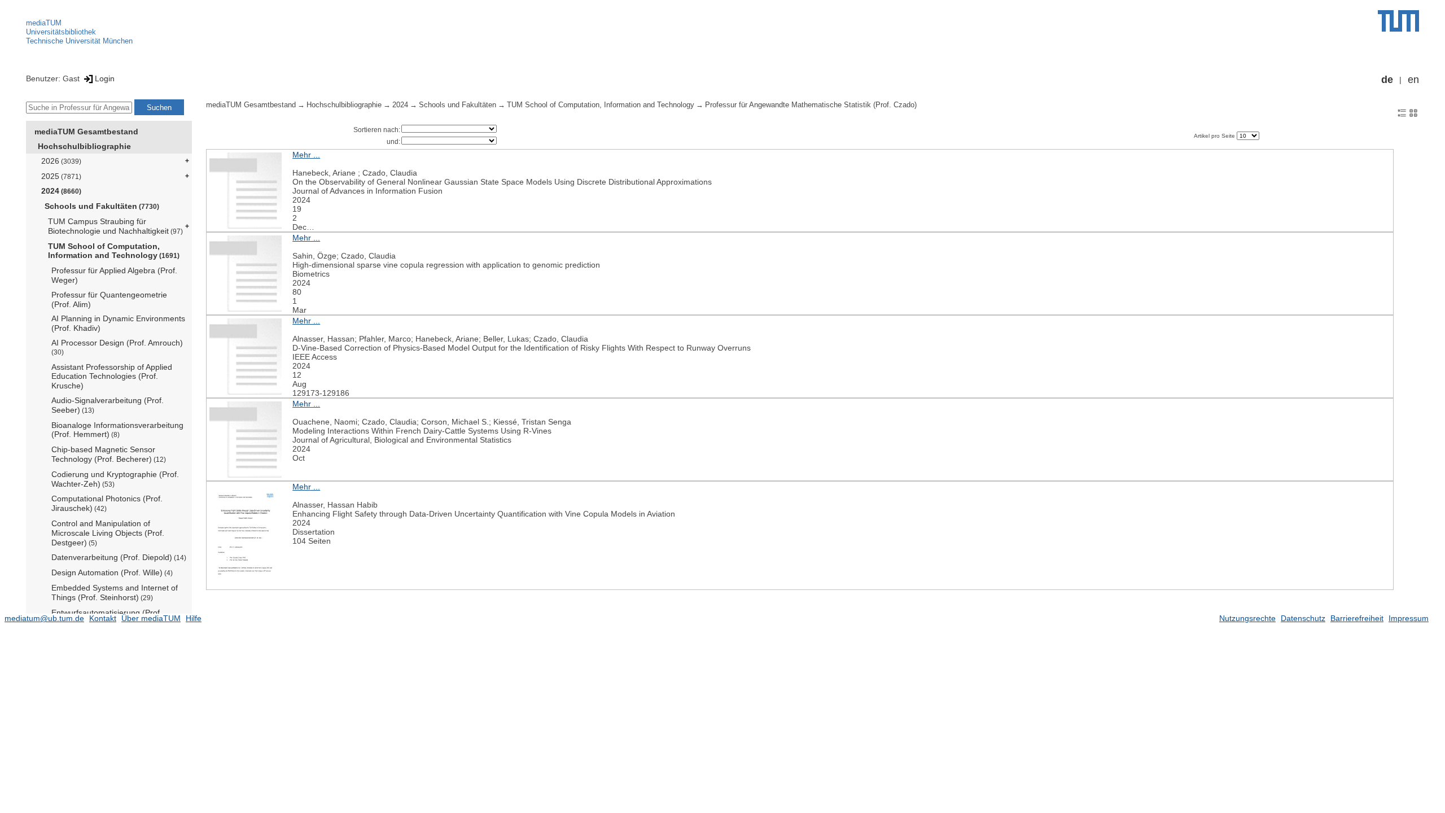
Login (105, 78)
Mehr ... (306, 154)
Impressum (1409, 618)
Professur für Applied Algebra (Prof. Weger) (114, 275)
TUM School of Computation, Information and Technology (113, 251)
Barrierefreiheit (1356, 618)
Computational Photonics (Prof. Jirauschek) (107, 503)
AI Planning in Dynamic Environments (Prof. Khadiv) (118, 323)
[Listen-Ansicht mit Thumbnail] (1402, 112)
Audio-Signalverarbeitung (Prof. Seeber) (107, 405)
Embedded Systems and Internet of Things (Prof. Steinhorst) (114, 592)
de (1387, 79)
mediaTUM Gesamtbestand (86, 131)
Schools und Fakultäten (102, 206)
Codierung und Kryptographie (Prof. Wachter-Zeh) (115, 479)
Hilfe (194, 618)
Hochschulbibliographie (84, 146)
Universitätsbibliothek (61, 32)
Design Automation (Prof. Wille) (112, 572)
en (1413, 79)
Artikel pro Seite (1215, 136)
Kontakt (102, 618)
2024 (61, 190)
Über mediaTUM (151, 618)
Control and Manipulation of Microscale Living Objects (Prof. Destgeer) (107, 533)
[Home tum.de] (1398, 21)
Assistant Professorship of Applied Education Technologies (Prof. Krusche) (111, 376)
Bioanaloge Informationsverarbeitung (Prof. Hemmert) (117, 430)
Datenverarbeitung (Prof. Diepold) (118, 557)
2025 (61, 176)
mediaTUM (44, 23)
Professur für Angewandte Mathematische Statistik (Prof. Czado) (811, 105)
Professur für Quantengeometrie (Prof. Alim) (109, 299)
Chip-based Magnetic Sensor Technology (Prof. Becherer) (108, 454)
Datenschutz (1303, 618)
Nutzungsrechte (1247, 618)
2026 (61, 160)
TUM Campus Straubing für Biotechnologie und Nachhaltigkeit (115, 226)
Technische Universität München (79, 41)
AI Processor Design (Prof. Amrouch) (117, 347)
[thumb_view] (1413, 112)
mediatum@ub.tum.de (44, 618)
